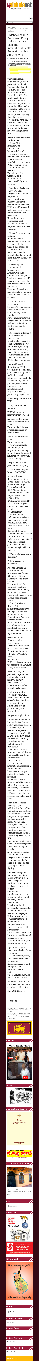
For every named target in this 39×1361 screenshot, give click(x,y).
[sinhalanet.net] (19, 5)
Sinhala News (9, 1342)
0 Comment (26, 58)
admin (13, 58)
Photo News (9, 1322)
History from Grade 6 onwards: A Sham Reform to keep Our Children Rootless (19, 1009)
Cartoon (8, 1332)
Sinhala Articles (10, 1352)
